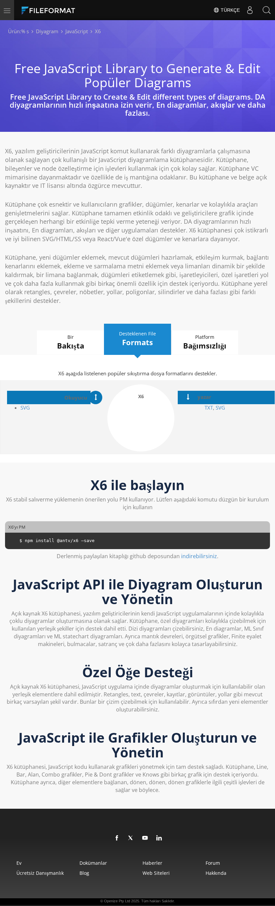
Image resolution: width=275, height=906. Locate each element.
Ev (18, 863)
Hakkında (216, 873)
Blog (84, 873)
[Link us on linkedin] (159, 838)
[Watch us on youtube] (145, 838)
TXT (209, 407)
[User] (249, 10)
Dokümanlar (93, 863)
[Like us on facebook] (117, 838)
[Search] (266, 10)
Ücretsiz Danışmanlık (40, 873)
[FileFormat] (64, 10)
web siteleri (156, 873)
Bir (70, 342)
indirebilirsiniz (199, 556)
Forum (213, 863)
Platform (204, 342)
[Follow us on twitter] (131, 838)
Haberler (152, 863)
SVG (25, 407)
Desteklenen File (137, 338)
